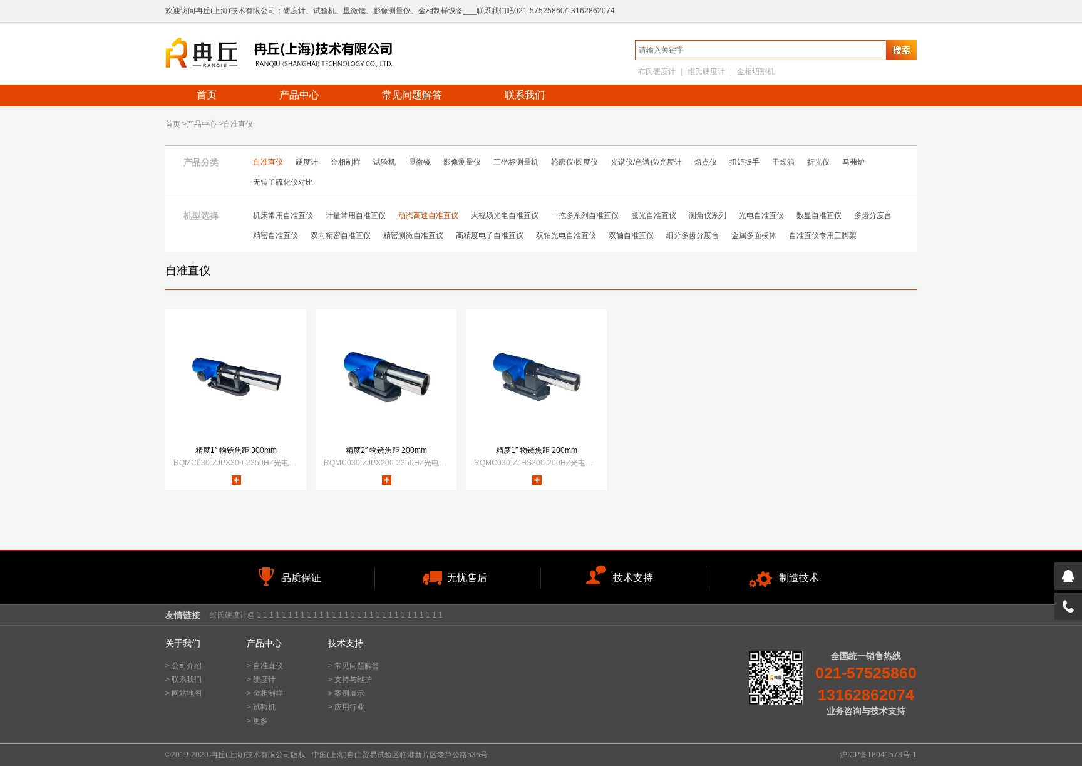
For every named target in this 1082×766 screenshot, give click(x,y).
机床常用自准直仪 (283, 215)
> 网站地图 (183, 693)
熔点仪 (705, 162)
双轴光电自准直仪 (566, 235)
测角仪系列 (707, 215)
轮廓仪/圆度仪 (574, 162)
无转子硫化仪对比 (283, 182)
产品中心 (299, 95)
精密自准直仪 (275, 235)
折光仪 (818, 162)
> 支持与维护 (350, 679)
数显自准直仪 (819, 215)
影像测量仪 (462, 162)
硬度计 (307, 162)
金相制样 (346, 162)
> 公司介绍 (183, 665)
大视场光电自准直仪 (504, 215)
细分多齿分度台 (692, 235)
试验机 (384, 162)
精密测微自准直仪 (413, 235)
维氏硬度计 (706, 71)
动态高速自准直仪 (428, 215)
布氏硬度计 (657, 71)
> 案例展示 (346, 693)
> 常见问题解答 (353, 665)
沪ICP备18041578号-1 (878, 754)
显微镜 (419, 162)
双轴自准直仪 (631, 235)
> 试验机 (261, 707)
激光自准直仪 (653, 215)
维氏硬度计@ (232, 615)
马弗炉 (853, 162)
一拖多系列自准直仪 (585, 215)
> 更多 (257, 721)
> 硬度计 (261, 679)
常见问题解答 (412, 95)
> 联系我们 (183, 679)
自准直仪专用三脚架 (823, 235)
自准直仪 (268, 162)
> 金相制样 (265, 693)
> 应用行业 (346, 707)
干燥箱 (783, 162)
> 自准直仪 (265, 665)
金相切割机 (756, 71)
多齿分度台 (873, 215)
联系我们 (525, 95)
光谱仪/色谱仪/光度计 (646, 162)
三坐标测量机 (515, 162)
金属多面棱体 (753, 235)
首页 (207, 95)
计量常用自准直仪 (356, 215)
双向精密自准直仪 (341, 235)
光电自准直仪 (761, 215)
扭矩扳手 (744, 162)
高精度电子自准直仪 (489, 235)
